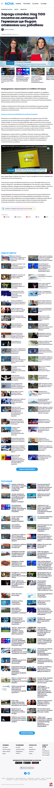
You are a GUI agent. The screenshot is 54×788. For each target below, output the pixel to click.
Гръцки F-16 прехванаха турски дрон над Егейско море (45, 293)
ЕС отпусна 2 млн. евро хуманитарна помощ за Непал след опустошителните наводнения (17, 294)
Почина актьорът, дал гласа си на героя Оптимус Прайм (18, 317)
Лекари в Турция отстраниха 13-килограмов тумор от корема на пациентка (18, 621)
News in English (45, 755)
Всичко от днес (7, 749)
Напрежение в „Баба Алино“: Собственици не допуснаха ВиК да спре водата (44, 641)
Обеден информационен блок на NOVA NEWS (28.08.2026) (18, 661)
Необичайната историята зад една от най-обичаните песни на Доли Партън (18, 378)
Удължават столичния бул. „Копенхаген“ (16, 526)
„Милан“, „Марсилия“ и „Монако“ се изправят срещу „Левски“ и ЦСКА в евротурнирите (18, 631)
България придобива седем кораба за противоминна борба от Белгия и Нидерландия (45, 401)
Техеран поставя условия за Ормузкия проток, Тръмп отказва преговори (45, 343)
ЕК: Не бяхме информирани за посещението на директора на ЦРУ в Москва (45, 429)
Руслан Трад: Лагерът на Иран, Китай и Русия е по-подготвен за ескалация (45, 302)
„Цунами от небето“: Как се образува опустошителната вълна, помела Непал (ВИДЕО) (18, 266)
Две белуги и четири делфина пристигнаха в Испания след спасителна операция (45, 351)
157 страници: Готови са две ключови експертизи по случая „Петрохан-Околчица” (19, 651)
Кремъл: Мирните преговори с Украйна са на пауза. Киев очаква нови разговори (18, 258)
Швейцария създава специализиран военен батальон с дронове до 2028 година (17, 421)
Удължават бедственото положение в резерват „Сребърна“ (19, 610)
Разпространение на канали (20, 778)
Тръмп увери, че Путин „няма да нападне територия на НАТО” (17, 393)
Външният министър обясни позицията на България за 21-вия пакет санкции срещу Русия (18, 335)
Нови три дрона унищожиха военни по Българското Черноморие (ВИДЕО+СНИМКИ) (44, 555)
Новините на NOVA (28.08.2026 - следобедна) (43, 602)
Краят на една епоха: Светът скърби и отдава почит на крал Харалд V (18, 310)
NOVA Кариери (46, 752)
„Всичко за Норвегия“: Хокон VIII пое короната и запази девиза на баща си (18, 302)
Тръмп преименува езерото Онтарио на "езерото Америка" (17, 325)
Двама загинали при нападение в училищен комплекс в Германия (44, 421)
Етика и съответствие (33, 779)
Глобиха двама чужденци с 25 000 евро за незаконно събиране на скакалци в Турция (45, 359)
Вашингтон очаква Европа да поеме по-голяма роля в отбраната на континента (18, 351)
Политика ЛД (16, 779)
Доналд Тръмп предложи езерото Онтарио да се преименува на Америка (18, 440)
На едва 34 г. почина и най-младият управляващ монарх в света (18, 276)
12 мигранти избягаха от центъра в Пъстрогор (18, 546)
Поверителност (9, 779)
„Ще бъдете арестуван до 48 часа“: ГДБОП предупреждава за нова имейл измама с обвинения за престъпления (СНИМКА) (44, 691)
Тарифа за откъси (30, 778)
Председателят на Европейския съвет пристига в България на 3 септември (18, 285)
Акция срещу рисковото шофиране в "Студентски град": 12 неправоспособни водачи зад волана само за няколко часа (45, 585)
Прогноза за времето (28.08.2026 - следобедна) (45, 595)
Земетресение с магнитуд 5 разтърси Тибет (44, 393)
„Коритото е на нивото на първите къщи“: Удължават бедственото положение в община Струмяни (44, 509)
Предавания (32, 749)
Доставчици (37, 778)
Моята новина (6, 751)
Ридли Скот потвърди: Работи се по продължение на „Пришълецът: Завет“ (44, 368)
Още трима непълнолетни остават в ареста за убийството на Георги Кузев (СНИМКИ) (44, 631)
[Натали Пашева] (2, 29)
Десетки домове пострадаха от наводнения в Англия (43, 377)
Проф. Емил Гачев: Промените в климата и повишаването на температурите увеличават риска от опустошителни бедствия (17, 412)
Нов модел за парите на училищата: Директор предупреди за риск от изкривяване (44, 652)
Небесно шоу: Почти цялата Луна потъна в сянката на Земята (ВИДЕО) (44, 318)
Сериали (31, 751)
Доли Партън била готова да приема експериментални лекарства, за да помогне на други (18, 369)
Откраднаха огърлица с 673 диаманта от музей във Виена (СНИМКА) (44, 335)
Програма (26, 3)
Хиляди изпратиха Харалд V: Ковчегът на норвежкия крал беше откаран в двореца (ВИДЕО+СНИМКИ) (45, 258)
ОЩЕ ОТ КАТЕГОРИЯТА (27, 469)
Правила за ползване (24, 779)
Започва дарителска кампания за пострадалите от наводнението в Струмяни (44, 528)
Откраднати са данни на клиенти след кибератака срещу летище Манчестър (45, 448)
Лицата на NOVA (20, 749)
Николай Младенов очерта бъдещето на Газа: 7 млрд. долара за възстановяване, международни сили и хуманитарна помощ (44, 267)
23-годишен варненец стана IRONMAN (44, 517)
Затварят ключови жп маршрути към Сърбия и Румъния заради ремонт (18, 554)
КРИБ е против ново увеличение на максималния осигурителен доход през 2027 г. (18, 689)
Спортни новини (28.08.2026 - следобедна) (17, 602)
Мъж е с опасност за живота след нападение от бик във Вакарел (19, 680)
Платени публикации (43, 779)
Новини (18, 3)
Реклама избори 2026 (10, 778)
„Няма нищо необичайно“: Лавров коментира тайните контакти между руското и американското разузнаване (44, 721)
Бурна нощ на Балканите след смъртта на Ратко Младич (45, 310)
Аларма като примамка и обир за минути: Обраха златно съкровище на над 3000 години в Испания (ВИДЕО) (18, 448)
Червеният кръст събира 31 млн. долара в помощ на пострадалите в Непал (45, 385)
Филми (30, 753)
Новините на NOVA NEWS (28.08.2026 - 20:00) (43, 495)
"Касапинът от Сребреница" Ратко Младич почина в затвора (45, 440)
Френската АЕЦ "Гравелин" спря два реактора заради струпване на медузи (18, 401)
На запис (35, 3)
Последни (5, 747)
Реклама (3, 778)
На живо (44, 3)
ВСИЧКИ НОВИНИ (27, 733)
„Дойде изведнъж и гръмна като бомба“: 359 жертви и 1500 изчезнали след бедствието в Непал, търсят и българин (45, 410)
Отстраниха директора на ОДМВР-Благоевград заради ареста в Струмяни (18, 508)
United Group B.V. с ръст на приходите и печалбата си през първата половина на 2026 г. (44, 538)
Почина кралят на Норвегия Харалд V (16, 342)
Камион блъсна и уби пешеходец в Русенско (44, 546)
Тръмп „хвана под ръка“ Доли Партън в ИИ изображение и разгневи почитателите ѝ (45, 285)
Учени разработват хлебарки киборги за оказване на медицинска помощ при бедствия (18, 386)
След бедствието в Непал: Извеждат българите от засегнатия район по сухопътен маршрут (45, 326)
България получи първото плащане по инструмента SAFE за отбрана (45, 661)
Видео (4, 753)
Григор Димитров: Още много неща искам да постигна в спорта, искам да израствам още (44, 487)
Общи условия (48, 778)
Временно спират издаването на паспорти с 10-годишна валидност (18, 564)
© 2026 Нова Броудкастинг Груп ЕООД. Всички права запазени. (12, 784)
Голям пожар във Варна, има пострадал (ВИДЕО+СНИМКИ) (17, 519)
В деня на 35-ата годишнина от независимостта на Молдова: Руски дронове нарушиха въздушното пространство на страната (18, 460)
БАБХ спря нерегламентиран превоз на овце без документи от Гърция (19, 703)
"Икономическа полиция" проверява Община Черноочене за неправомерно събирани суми (18, 642)
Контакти (43, 778)
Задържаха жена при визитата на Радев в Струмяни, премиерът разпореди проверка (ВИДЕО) (18, 670)
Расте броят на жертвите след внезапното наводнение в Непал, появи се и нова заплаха (18, 359)
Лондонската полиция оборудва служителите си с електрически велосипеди (44, 457)
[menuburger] (2, 3)
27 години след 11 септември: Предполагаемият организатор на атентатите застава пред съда (17, 431)
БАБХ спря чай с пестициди (16, 594)
